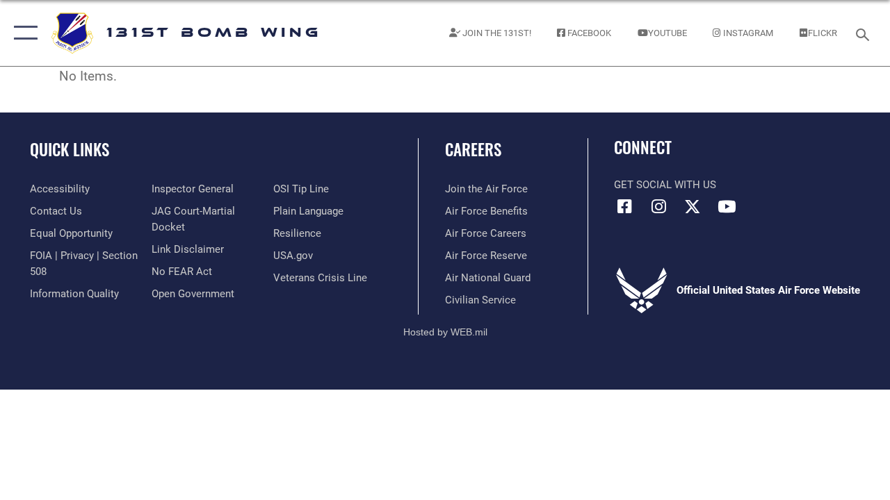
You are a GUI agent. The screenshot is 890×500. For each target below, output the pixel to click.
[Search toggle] (865, 33)
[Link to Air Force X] (692, 206)
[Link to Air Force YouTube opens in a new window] (726, 206)
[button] (22, 33)
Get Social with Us (665, 184)
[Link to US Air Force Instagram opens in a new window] (658, 206)
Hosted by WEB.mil (445, 332)
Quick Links (69, 149)
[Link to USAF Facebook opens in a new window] (624, 206)
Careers (473, 149)
